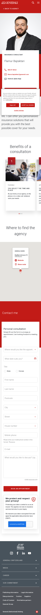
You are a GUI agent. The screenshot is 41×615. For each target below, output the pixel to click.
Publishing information (10, 592)
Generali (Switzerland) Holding (13, 611)
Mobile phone (10, 435)
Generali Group (8, 604)
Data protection (8, 596)
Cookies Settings (19, 110)
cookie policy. (9, 100)
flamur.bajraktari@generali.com (18, 74)
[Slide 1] (19, 213)
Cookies (19, 596)
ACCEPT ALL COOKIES (28, 105)
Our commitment (10, 583)
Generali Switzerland (13, 560)
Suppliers (27, 596)
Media (5, 568)
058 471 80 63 (12, 70)
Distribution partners (24, 600)
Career (6, 575)
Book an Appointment (20, 489)
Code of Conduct (8, 600)
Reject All (12, 105)
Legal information (27, 592)
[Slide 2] (20, 213)
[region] (20, 102)
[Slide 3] (21, 213)
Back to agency (12, 9)
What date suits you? (14, 359)
